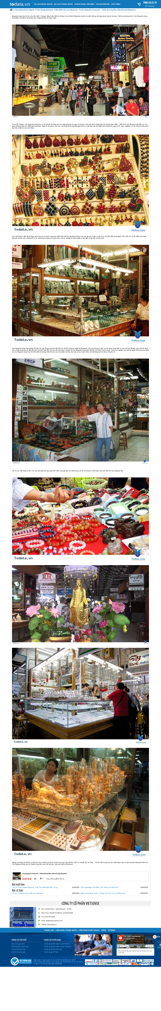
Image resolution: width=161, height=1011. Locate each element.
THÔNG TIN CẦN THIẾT (19, 939)
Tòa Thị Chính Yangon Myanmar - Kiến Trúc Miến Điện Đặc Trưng (34, 887)
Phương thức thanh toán (20, 946)
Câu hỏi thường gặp (18, 952)
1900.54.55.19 (150, 2)
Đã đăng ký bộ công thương (21, 961)
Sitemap (111, 930)
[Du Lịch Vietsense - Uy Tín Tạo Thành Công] (93, 955)
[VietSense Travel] (11, 9)
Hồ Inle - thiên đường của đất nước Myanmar (27, 893)
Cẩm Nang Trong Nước (66, 930)
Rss (155, 937)
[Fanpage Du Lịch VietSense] (135, 955)
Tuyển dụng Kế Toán (51, 952)
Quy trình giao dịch (18, 944)
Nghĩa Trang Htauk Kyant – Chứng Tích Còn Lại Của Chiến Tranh (102, 893)
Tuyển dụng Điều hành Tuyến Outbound (57, 946)
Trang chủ (49, 930)
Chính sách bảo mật (18, 949)
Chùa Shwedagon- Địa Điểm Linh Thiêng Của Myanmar (99, 887)
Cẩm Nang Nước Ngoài (89, 930)
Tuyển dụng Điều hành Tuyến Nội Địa (56, 944)
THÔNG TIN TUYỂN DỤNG (52, 939)
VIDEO (103, 930)
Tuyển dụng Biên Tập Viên (53, 949)
